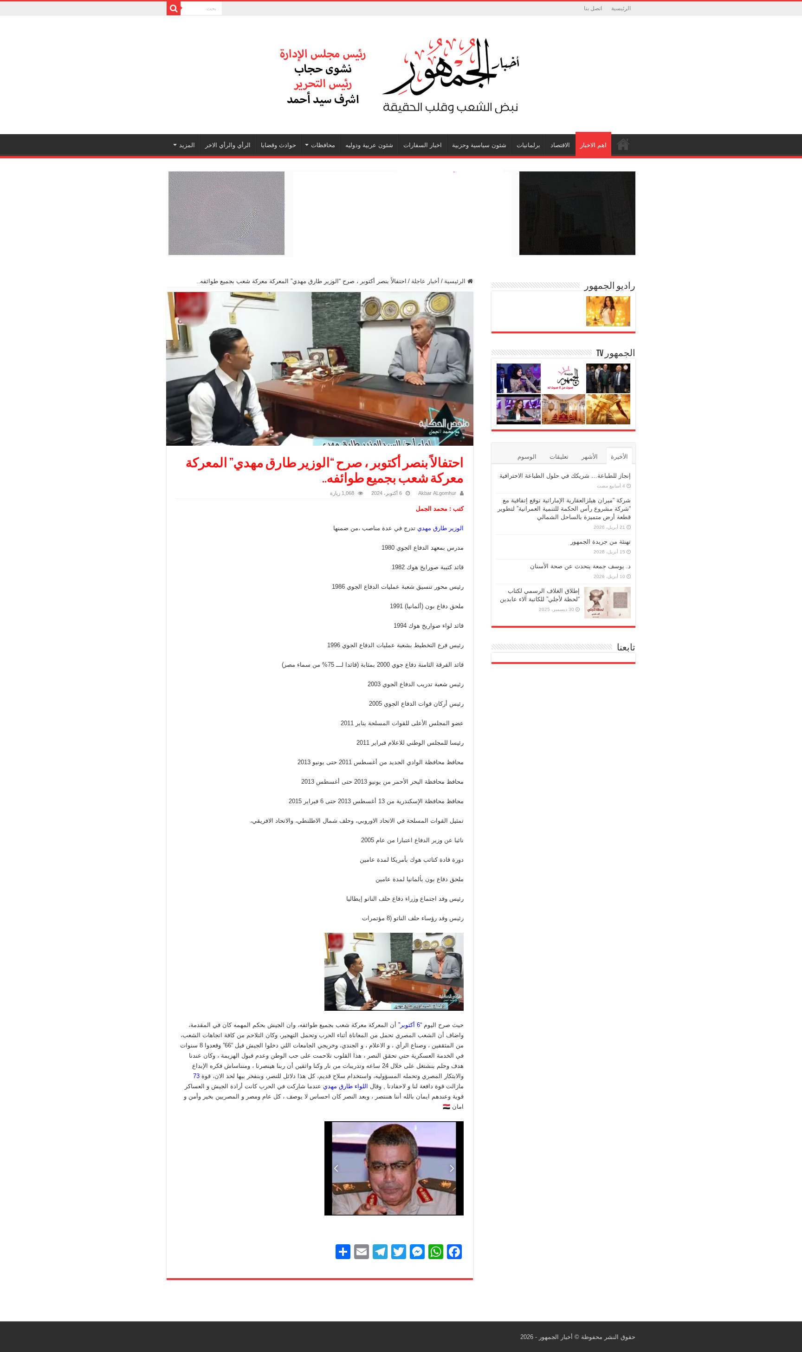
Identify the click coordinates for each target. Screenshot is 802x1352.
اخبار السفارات (422, 145)
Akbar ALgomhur (437, 493)
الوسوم (527, 456)
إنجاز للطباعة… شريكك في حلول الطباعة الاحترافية (565, 475)
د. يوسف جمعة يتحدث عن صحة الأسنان (580, 566)
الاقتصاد (560, 145)
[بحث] (174, 8)
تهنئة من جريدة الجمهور (600, 541)
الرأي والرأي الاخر (228, 145)
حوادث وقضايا (278, 145)
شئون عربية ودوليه (369, 145)
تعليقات (559, 456)
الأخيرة (619, 456)
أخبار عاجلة (425, 281)
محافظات (323, 145)
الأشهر (590, 456)
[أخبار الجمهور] (401, 73)
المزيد (187, 145)
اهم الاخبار (593, 145)
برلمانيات (528, 145)
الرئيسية (621, 8)
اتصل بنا (593, 8)
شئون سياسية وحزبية (479, 145)
